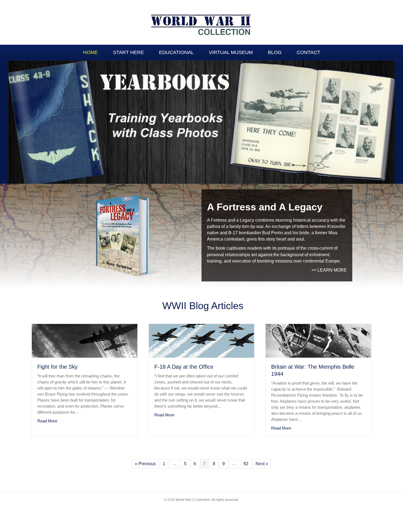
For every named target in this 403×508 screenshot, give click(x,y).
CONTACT (308, 52)
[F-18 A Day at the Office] (201, 340)
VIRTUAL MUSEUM (231, 52)
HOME (90, 52)
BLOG (275, 52)
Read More (47, 420)
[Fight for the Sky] (84, 340)
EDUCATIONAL (176, 52)
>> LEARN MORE (329, 270)
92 (245, 463)
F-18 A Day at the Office (183, 367)
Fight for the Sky (57, 367)
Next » (262, 463)
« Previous (145, 463)
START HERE (128, 52)
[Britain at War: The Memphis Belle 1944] (318, 340)
